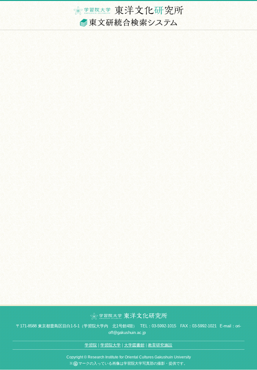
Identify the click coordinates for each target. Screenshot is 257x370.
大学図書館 (134, 345)
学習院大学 (110, 345)
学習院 (91, 345)
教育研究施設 (160, 345)
